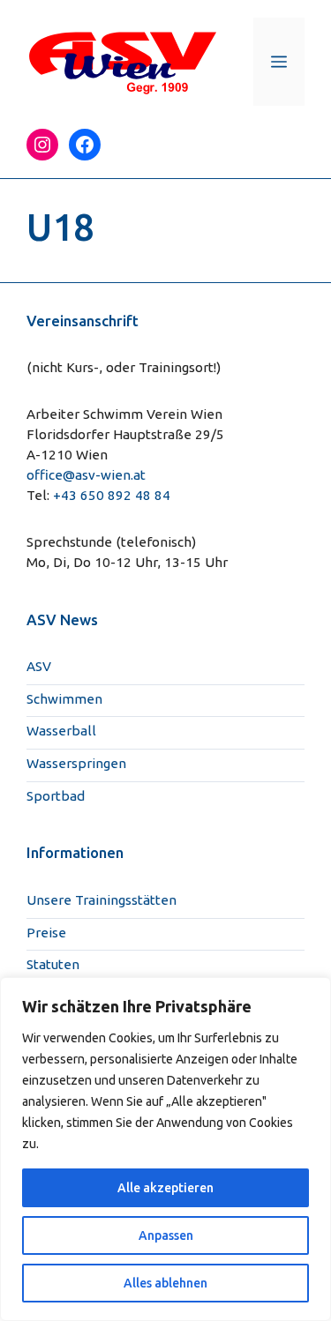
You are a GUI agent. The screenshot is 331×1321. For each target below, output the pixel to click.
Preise (46, 932)
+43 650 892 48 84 (111, 495)
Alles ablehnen (165, 1283)
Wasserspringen (76, 763)
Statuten (52, 964)
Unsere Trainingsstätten (101, 899)
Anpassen (166, 1235)
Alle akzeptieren (165, 1188)
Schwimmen (64, 698)
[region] (165, 1149)
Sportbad (55, 795)
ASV (38, 666)
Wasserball (61, 730)
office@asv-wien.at (86, 474)
